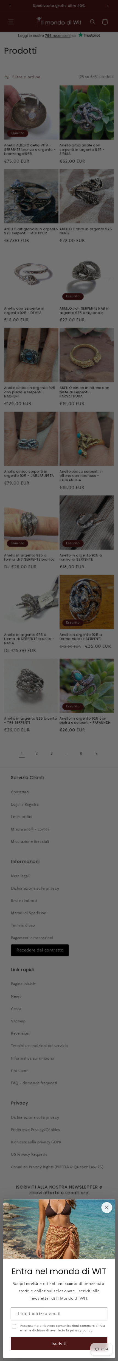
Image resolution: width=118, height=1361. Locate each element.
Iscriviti (59, 1343)
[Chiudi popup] (106, 1207)
